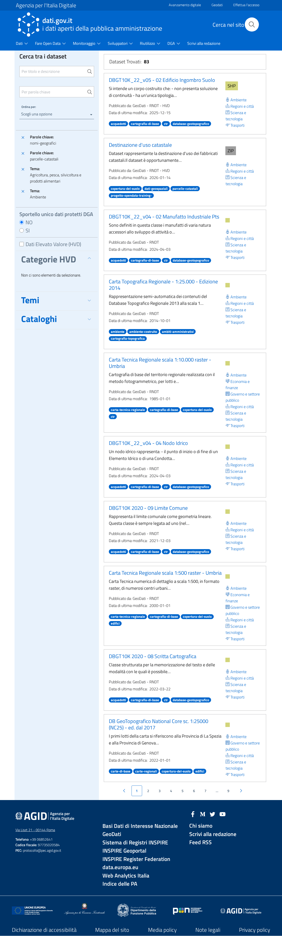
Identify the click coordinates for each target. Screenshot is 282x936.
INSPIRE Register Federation (136, 859)
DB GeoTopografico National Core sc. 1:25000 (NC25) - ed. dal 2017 (158, 724)
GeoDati (111, 834)
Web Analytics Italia (125, 876)
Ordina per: (28, 106)
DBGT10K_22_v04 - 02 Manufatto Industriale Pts (164, 216)
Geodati (217, 5)
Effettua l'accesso (246, 5)
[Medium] (202, 813)
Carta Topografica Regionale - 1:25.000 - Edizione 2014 (163, 284)
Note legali (207, 930)
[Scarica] (227, 220)
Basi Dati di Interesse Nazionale (140, 826)
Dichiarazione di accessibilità (44, 930)
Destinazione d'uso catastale (140, 145)
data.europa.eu (120, 867)
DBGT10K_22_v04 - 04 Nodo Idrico (148, 443)
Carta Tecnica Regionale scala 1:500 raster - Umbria (165, 573)
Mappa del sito (112, 930)
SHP (232, 85)
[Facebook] (192, 813)
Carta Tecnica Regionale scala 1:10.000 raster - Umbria (160, 363)
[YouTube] (222, 813)
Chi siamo (200, 826)
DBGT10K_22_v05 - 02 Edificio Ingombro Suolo (162, 80)
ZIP (231, 150)
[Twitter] (212, 813)
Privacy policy (254, 930)
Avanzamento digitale (185, 5)
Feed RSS (200, 842)
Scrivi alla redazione (212, 834)
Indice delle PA (119, 884)
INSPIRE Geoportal (124, 851)
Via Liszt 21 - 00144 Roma (35, 829)
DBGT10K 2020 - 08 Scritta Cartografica (152, 656)
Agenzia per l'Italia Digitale (46, 5)
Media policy (162, 930)
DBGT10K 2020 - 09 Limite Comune (148, 508)
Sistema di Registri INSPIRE (135, 842)
